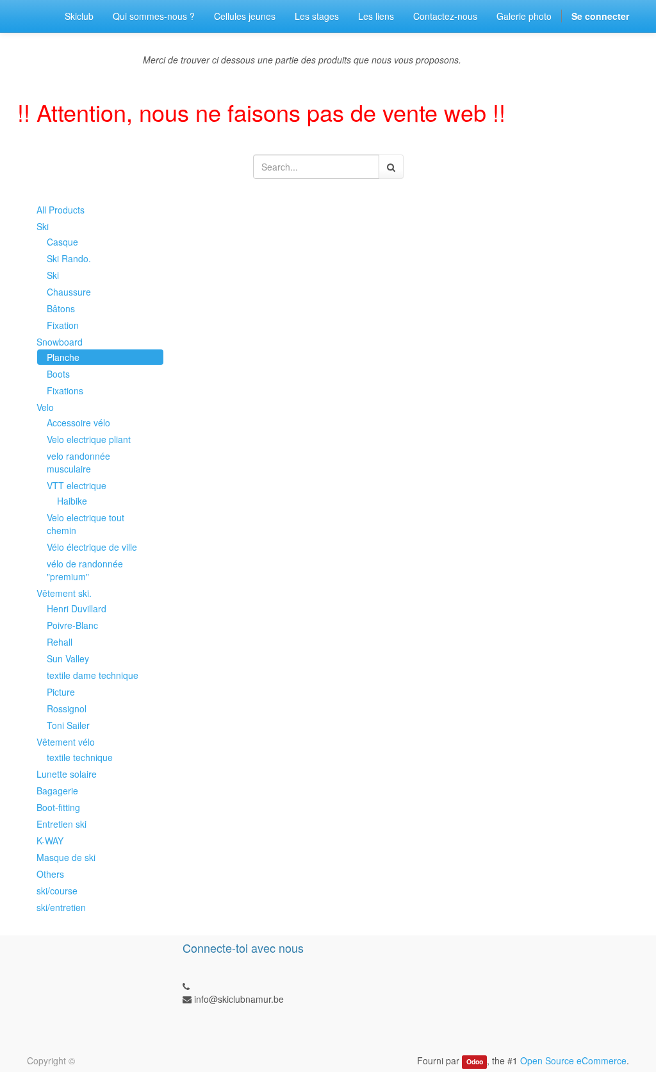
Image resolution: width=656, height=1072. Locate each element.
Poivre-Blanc (72, 625)
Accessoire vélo (78, 422)
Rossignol (66, 708)
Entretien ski (61, 823)
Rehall (59, 641)
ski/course (57, 890)
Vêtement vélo (66, 741)
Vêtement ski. (64, 593)
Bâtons (61, 308)
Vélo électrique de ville (92, 546)
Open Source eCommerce (573, 1060)
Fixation (63, 325)
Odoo (474, 1061)
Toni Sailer (68, 725)
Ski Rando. (69, 258)
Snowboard (60, 341)
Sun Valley (68, 658)
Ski (43, 226)
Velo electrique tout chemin (85, 524)
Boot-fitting (58, 807)
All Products (61, 209)
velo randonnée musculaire (78, 462)
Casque (62, 241)
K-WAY (50, 840)
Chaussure (69, 291)
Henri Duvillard (76, 608)
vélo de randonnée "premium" (85, 570)
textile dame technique (92, 675)
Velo (45, 407)
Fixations (65, 390)
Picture (61, 691)
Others (50, 873)
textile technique (80, 757)
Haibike (72, 500)
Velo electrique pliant (89, 439)
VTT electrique (76, 485)
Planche (63, 357)
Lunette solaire (67, 773)
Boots (58, 373)
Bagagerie (57, 790)
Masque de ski (66, 857)
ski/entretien (61, 907)
